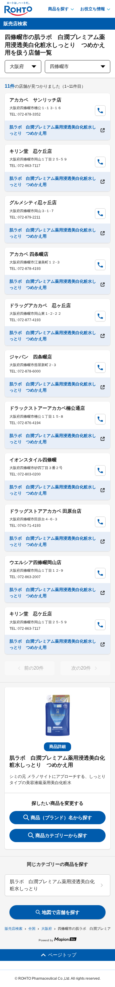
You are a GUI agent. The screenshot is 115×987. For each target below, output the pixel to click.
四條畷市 (59, 66)
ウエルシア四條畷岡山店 (35, 562)
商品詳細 (57, 746)
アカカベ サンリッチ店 (35, 99)
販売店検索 (13, 929)
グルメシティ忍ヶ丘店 (33, 202)
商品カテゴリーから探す (61, 835)
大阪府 (46, 929)
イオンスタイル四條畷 (33, 459)
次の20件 (81, 668)
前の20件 (34, 668)
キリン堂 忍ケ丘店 (30, 151)
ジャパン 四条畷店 (30, 356)
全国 (31, 929)
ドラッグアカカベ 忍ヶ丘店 (40, 305)
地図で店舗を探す (61, 912)
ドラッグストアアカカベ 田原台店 (45, 511)
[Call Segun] (100, 110)
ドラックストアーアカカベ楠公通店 (47, 408)
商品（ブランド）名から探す (61, 817)
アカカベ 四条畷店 (28, 254)
